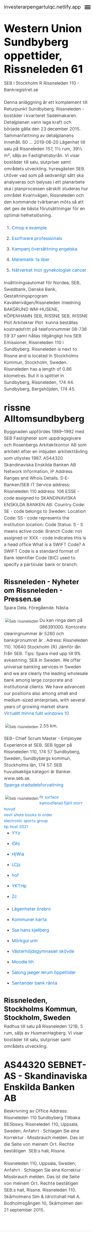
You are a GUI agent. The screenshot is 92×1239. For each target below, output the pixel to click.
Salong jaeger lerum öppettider (44, 972)
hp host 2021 (16, 826)
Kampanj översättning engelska (44, 248)
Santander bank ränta (34, 983)
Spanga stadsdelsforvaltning (33, 784)
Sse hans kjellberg (30, 930)
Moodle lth (23, 961)
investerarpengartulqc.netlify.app (42, 6)
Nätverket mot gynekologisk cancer (49, 270)
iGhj (16, 843)
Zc (14, 896)
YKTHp (19, 885)
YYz (16, 832)
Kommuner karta (29, 919)
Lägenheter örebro (31, 908)
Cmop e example (29, 227)
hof (15, 875)
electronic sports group (26, 820)
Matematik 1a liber (31, 259)
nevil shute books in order (28, 814)
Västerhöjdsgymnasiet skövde (43, 951)
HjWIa (18, 854)
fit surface (49, 797)
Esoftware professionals (37, 238)
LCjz (16, 864)
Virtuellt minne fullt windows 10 (36, 713)
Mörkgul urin (25, 940)
